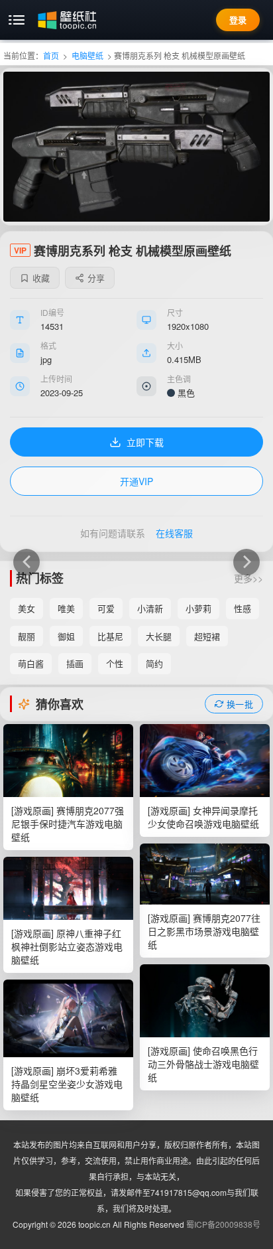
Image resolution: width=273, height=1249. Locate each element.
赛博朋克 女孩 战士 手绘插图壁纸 (26, 562)
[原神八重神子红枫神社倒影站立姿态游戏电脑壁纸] (68, 888)
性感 (242, 608)
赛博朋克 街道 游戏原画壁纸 (246, 562)
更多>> (248, 578)
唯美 (66, 608)
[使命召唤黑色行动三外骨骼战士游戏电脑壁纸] (205, 1000)
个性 (114, 663)
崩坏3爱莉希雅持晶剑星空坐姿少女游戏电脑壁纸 (67, 1084)
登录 (237, 19)
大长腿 (159, 636)
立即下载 (145, 442)
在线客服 (174, 533)
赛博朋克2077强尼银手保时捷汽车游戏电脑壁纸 (67, 824)
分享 (96, 277)
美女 (26, 608)
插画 (74, 663)
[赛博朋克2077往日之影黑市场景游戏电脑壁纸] (205, 874)
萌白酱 (31, 663)
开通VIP (136, 481)
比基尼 (110, 636)
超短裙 (207, 636)
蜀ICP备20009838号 (223, 1224)
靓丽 (26, 636)
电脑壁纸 (87, 55)
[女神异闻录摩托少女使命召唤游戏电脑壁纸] (205, 760)
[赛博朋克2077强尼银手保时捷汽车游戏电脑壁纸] (68, 760)
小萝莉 (198, 608)
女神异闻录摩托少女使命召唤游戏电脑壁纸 (203, 817)
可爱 (106, 608)
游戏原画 (32, 810)
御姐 (66, 636)
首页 (51, 55)
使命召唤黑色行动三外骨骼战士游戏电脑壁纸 (203, 1064)
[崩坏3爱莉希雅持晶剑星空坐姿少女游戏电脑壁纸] (68, 1018)
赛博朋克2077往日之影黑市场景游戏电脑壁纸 (204, 931)
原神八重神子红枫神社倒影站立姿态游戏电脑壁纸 (67, 946)
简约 (154, 663)
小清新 (150, 608)
